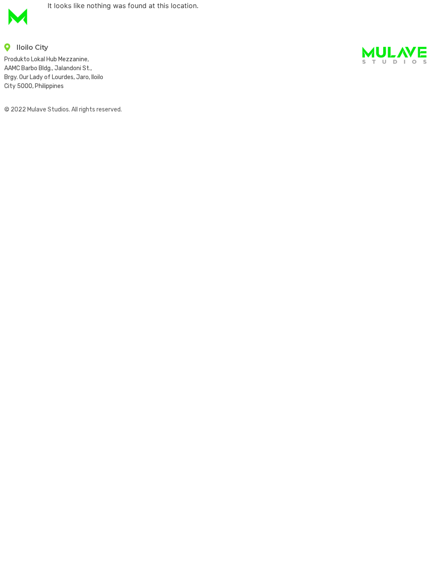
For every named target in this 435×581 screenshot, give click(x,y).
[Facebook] (402, 77)
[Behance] (421, 77)
